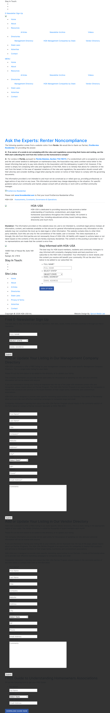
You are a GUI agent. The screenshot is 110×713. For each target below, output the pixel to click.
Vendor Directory (93, 41)
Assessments (20, 199)
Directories (15, 36)
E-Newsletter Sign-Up (14, 13)
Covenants (30, 199)
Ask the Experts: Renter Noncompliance (46, 140)
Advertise (15, 49)
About (13, 24)
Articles (24, 32)
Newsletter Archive (57, 32)
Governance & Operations (46, 199)
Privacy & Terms (17, 300)
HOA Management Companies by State (59, 41)
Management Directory (24, 41)
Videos (91, 32)
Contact (14, 54)
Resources (15, 28)
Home (13, 19)
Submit (9, 354)
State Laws (15, 45)
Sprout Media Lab (97, 314)
